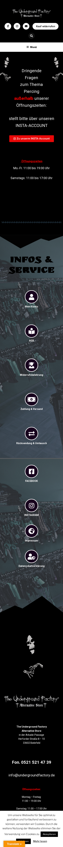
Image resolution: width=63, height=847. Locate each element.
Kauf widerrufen (45, 26)
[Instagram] (17, 26)
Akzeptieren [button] (49, 834)
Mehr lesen (40, 841)
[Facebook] (8, 26)
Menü (33, 47)
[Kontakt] (26, 26)
